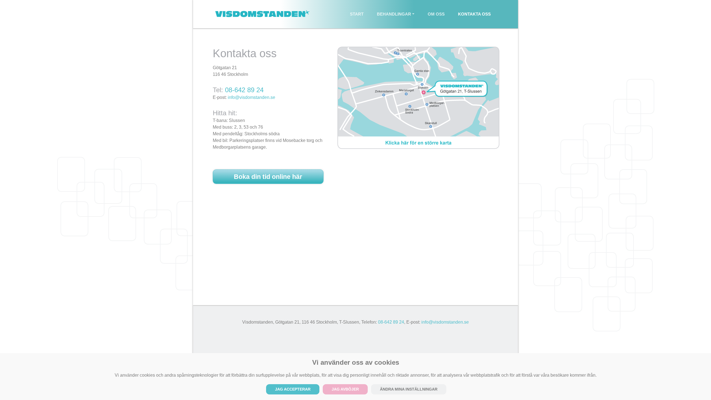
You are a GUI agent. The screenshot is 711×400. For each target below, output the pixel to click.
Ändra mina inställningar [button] (408, 389)
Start (360, 13)
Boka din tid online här (268, 176)
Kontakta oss (474, 14)
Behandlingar (394, 14)
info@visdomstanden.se (251, 97)
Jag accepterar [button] (293, 389)
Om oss (436, 14)
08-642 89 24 (244, 90)
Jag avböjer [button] (345, 389)
